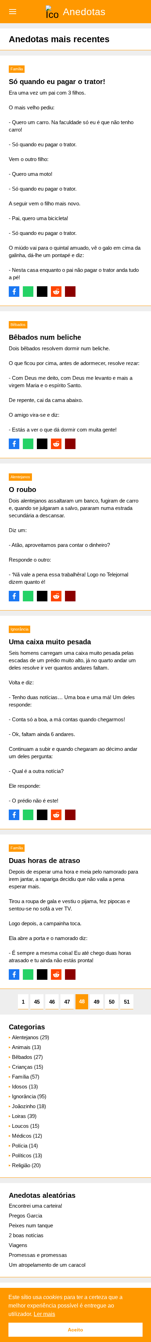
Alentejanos (20, 477)
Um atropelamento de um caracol (47, 1265)
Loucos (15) (25, 1126)
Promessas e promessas (38, 1255)
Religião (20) (26, 1165)
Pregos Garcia (25, 1216)
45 (37, 1002)
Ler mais (44, 1314)
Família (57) (25, 1077)
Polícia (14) (25, 1146)
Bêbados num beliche (45, 337)
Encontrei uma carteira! (35, 1206)
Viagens (18, 1245)
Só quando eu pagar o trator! (57, 81)
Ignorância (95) (29, 1096)
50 (111, 1002)
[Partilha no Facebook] (14, 291)
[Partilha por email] (70, 291)
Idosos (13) (25, 1086)
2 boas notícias (26, 1235)
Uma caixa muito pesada (50, 642)
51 (127, 1002)
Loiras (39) (24, 1116)
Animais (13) (26, 1047)
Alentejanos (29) (30, 1037)
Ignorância (19, 629)
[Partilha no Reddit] (56, 291)
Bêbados (18, 324)
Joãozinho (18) (29, 1106)
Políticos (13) (27, 1155)
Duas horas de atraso (44, 860)
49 (96, 1002)
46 (52, 1002)
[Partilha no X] (42, 291)
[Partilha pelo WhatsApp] (28, 291)
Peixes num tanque (31, 1225)
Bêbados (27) (27, 1057)
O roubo (22, 489)
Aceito (75, 1330)
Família (17, 69)
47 (67, 1002)
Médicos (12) (27, 1136)
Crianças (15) (27, 1067)
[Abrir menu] (12, 11)
